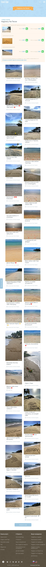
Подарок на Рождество (37, 553)
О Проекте (19, 534)
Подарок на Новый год (37, 551)
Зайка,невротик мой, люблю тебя (31, 203)
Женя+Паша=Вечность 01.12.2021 (31, 496)
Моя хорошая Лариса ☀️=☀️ (14, 324)
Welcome (27, 476)
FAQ (1, 544)
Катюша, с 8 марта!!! (12, 489)
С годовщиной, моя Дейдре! (30, 241)
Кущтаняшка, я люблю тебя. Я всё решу (13, 303)
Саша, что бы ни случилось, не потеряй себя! (31, 413)
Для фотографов (20, 551)
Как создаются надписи (22, 544)
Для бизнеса (34, 555)
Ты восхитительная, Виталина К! (31, 324)
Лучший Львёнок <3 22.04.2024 (12, 216)
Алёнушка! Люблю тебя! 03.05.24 (32, 220)
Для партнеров (20, 553)
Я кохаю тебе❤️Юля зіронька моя (31, 435)
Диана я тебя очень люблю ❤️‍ (12, 387)
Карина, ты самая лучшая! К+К (30, 282)
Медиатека (3, 547)
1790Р (23, 28)
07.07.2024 (10, 178)
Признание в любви (36, 539)
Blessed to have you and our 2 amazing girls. (31, 183)
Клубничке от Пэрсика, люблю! (31, 141)
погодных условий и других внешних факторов (14, 60)
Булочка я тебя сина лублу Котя (12, 233)
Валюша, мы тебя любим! (12, 158)
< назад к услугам (5, 19)
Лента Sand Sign (20, 537)
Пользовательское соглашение (20, 547)
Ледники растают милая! (30, 456)
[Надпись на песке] (6, 32)
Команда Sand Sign (35, 565)
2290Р (23, 40)
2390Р (39, 40)
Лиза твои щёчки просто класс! (12, 137)
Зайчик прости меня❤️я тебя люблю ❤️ (14, 106)
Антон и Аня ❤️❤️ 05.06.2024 (12, 197)
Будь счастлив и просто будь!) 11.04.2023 (13, 469)
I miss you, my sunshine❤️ (31, 344)
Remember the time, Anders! (12, 363)
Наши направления (21, 542)
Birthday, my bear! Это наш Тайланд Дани (31, 79)
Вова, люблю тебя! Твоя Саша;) (32, 261)
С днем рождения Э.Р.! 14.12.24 (31, 99)
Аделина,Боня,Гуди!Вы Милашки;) (13, 438)
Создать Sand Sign (5, 539)
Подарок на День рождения (38, 544)
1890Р (39, 28)
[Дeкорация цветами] (7, 43)
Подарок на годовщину (37, 542)
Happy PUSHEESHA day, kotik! (13, 509)
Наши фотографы (4, 542)
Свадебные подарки (36, 537)
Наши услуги (4, 534)
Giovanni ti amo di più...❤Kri (32, 516)
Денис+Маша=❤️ (11, 263)
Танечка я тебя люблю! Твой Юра (32, 162)
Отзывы (2, 549)
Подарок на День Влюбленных (35, 547)
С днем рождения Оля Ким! (31, 120)
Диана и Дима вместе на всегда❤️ (31, 303)
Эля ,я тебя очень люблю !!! (12, 407)
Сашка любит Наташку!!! (14, 78)
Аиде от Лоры (29, 383)
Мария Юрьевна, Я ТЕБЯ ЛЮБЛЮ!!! (14, 282)
